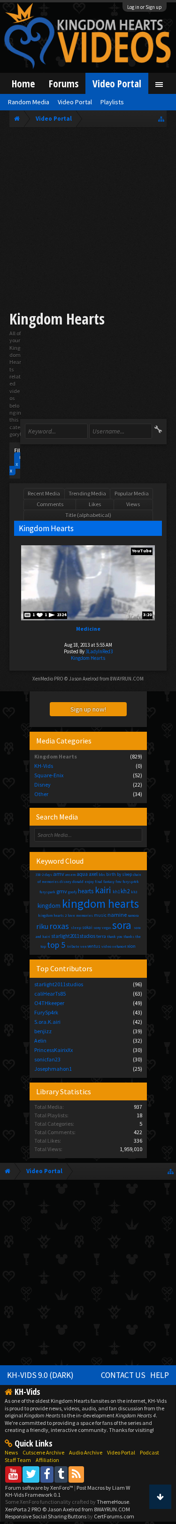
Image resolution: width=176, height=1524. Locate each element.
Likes (95, 504)
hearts (85, 891)
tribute (73, 946)
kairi (103, 890)
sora (121, 925)
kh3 (134, 892)
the (138, 936)
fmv (118, 881)
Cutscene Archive (43, 1452)
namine (117, 914)
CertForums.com (114, 1516)
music (100, 915)
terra (101, 936)
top (43, 946)
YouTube (142, 551)
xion (131, 946)
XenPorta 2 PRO (23, 1509)
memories (84, 915)
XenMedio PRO (47, 678)
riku (42, 926)
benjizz (43, 1031)
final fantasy (105, 881)
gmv (61, 891)
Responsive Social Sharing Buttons (45, 1516)
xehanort (119, 946)
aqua (82, 874)
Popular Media (132, 493)
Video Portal (116, 83)
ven (83, 946)
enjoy (89, 881)
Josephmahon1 (53, 1068)
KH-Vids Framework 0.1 (33, 1494)
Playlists (112, 102)
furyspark (47, 892)
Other (41, 793)
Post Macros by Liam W (103, 1487)
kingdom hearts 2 (52, 915)
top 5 (56, 944)
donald (78, 881)
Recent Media (44, 493)
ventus (93, 946)
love (71, 915)
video (106, 946)
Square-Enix (48, 775)
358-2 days (43, 874)
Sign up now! (88, 709)
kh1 (116, 891)
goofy (72, 892)
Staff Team (18, 1459)
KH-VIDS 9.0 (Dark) (40, 1375)
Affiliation (47, 1459)
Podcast (149, 1452)
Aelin (40, 1040)
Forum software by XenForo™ (39, 1487)
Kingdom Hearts (88, 658)
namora (133, 915)
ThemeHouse (113, 1501)
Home (23, 83)
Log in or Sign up (144, 7)
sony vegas (102, 927)
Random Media (28, 102)
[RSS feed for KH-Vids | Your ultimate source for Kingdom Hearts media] (76, 1474)
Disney (42, 784)
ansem (70, 874)
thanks (128, 936)
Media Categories (64, 740)
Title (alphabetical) (88, 514)
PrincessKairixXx (53, 1049)
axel (93, 874)
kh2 (125, 891)
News (11, 1452)
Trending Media (87, 493)
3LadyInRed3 (99, 651)
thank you (114, 936)
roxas (59, 926)
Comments (50, 504)
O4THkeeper (49, 1002)
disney (65, 881)
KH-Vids (43, 765)
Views (133, 504)
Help (159, 1375)
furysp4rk (130, 881)
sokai (87, 927)
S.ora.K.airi (47, 1021)
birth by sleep (119, 874)
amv (58, 873)
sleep (76, 927)
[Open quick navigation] (161, 119)
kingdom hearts (100, 903)
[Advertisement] (88, 220)
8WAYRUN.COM (127, 678)
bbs (102, 874)
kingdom (49, 906)
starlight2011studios (73, 936)
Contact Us (123, 1375)
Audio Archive (85, 1452)
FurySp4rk (46, 1012)
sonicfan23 (47, 1059)
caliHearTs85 (50, 993)
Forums (63, 83)
